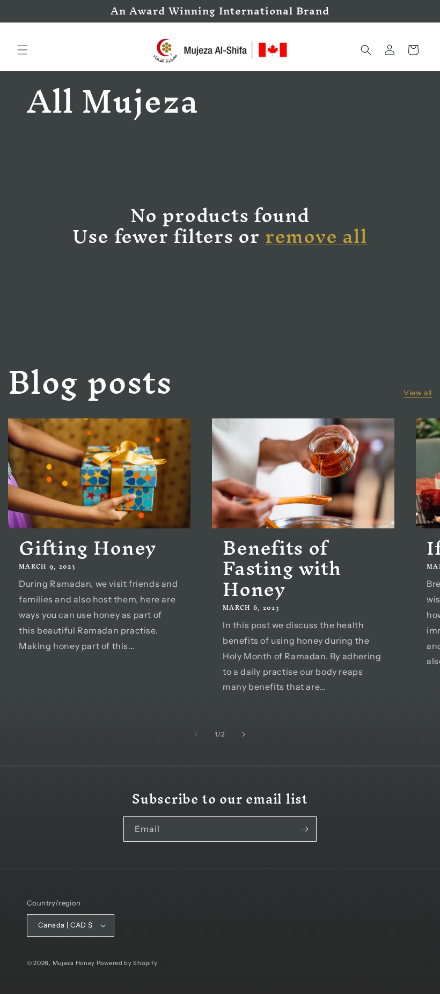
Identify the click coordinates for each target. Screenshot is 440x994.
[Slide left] (196, 734)
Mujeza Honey (74, 963)
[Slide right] (243, 734)
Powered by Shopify (127, 963)
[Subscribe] (304, 829)
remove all (316, 236)
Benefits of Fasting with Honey (282, 568)
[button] (22, 50)
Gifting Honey (88, 548)
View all (418, 392)
